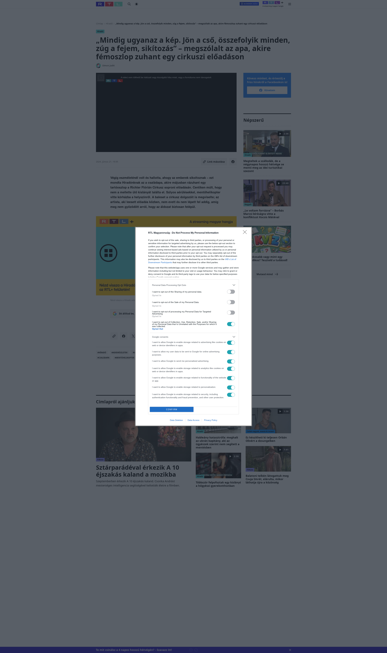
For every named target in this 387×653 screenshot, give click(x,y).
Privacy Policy (210, 420)
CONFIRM (171, 409)
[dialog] (193, 326)
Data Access (193, 420)
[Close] (246, 233)
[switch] (231, 292)
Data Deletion (176, 420)
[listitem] (193, 285)
